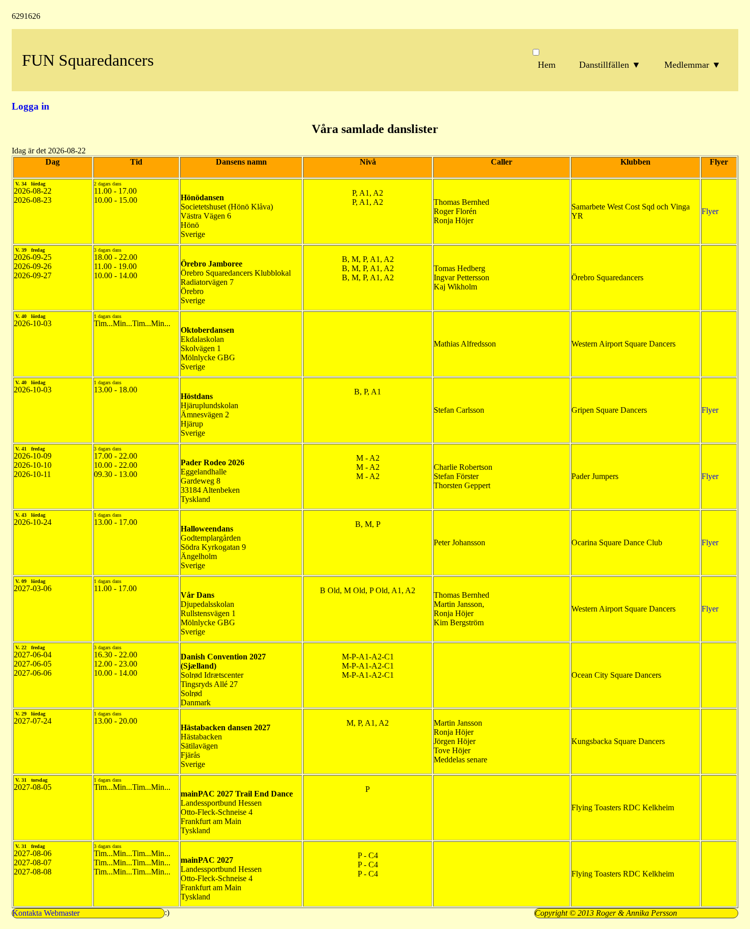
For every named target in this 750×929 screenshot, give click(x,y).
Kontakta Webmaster (46, 913)
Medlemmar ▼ (692, 65)
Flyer (710, 211)
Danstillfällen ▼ (610, 65)
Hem (547, 65)
